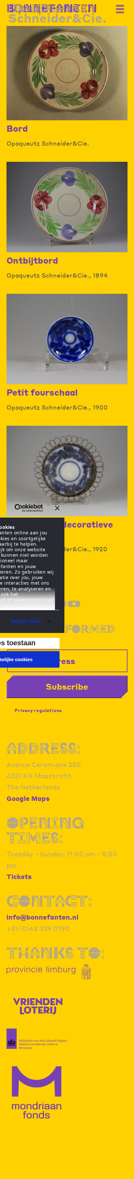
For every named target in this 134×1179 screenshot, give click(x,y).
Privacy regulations (38, 710)
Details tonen (26, 621)
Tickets (19, 876)
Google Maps (28, 798)
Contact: (49, 901)
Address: (44, 748)
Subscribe (67, 686)
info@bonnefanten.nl (42, 917)
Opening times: (45, 830)
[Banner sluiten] (57, 508)
